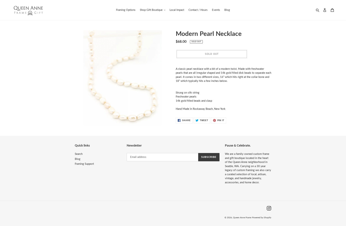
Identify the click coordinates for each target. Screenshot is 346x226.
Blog (77, 159)
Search (79, 154)
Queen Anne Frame (242, 217)
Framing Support (84, 164)
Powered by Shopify (261, 217)
